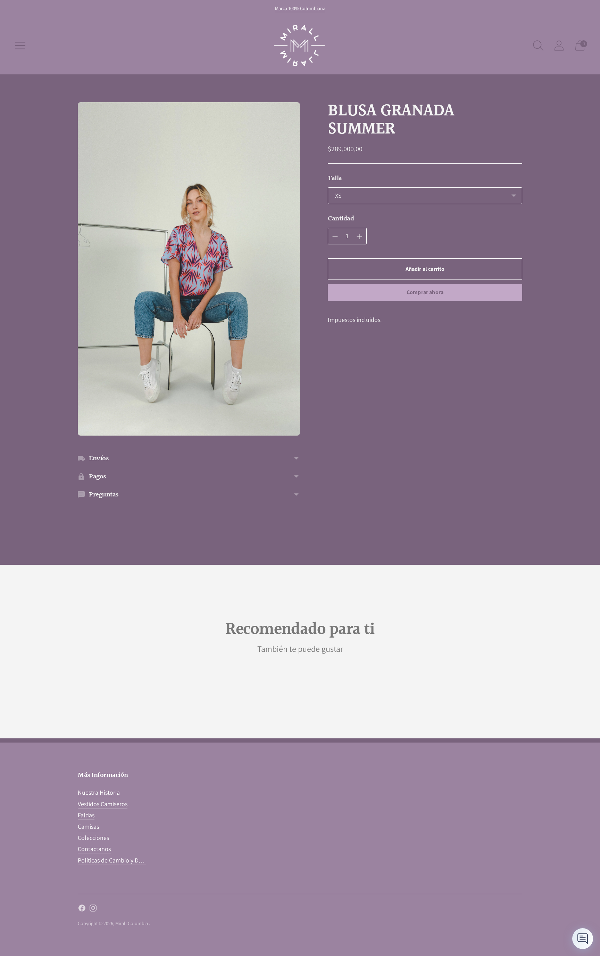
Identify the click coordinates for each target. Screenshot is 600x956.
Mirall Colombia (132, 923)
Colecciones (93, 838)
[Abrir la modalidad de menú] (20, 45)
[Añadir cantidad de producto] (335, 236)
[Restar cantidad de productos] (359, 236)
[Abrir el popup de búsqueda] (538, 45)
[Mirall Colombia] (300, 45)
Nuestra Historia (99, 792)
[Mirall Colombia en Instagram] (93, 909)
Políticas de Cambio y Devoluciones (124, 860)
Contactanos (94, 849)
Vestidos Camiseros (102, 804)
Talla (335, 178)
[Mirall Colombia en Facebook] (82, 909)
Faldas (86, 815)
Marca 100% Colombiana (300, 8)
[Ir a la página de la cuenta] (559, 45)
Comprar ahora (425, 292)
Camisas (88, 827)
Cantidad (341, 219)
